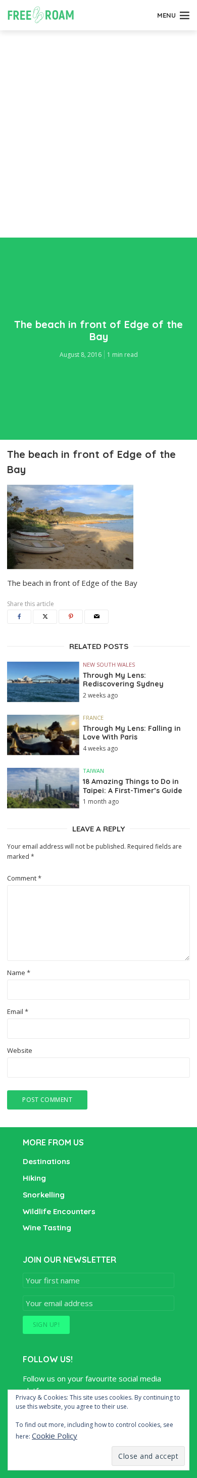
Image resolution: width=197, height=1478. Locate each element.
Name (18, 972)
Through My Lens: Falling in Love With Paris (132, 733)
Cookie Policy (54, 1435)
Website (19, 1050)
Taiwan (93, 770)
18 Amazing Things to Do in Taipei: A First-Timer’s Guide (132, 786)
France (93, 717)
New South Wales (109, 664)
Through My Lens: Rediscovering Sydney (123, 680)
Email (17, 1011)
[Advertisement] (98, 134)
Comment (24, 878)
